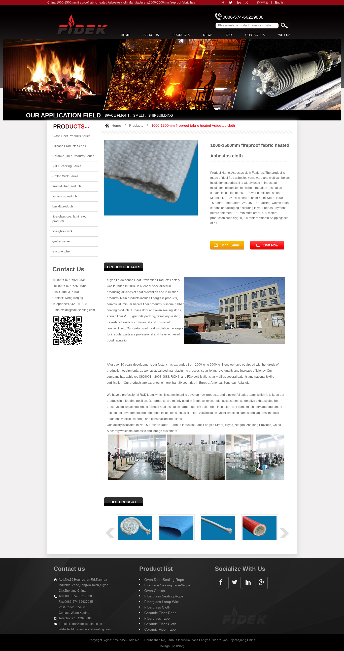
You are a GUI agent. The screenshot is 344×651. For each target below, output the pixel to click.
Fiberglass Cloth (157, 607)
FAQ (229, 35)
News (207, 35)
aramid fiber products (66, 186)
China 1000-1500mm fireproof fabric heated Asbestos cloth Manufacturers (97, 2)
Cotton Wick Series (65, 176)
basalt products (62, 206)
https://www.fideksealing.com (91, 629)
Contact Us (255, 35)
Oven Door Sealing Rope (164, 580)
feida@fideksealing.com (78, 310)
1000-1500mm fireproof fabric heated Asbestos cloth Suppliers (191, 2)
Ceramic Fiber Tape (160, 629)
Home (125, 35)
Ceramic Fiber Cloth (160, 624)
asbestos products (64, 196)
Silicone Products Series (69, 146)
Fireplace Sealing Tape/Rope (167, 585)
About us (151, 35)
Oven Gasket (154, 591)
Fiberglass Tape (157, 618)
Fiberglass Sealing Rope (163, 596)
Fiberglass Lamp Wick (162, 602)
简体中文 (262, 2)
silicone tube (61, 251)
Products (181, 35)
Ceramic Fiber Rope (160, 613)
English (280, 2)
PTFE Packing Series (66, 166)
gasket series (61, 241)
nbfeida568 (120, 640)
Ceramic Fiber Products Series (73, 156)
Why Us (284, 35)
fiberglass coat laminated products (69, 219)
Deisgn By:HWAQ (172, 646)
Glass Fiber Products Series (71, 136)
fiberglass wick (62, 231)
